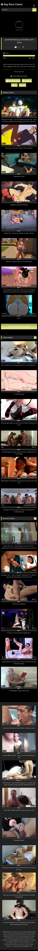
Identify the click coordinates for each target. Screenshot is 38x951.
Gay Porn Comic (13, 4)
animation (27, 80)
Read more (18, 71)
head (23, 85)
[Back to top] (32, 945)
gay (15, 85)
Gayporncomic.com (13, 66)
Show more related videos (19, 326)
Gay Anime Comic (14, 80)
